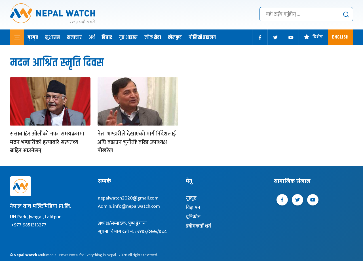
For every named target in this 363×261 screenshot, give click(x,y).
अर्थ (92, 37)
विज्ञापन (193, 207)
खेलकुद (175, 37)
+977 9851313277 (29, 225)
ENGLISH (340, 37)
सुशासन (52, 37)
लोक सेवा (152, 37)
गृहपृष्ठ (33, 37)
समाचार (74, 37)
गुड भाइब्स (128, 37)
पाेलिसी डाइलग (202, 37)
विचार (107, 37)
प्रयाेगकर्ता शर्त (198, 226)
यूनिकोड (193, 217)
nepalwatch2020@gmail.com (128, 198)
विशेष (318, 37)
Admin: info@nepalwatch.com (129, 206)
